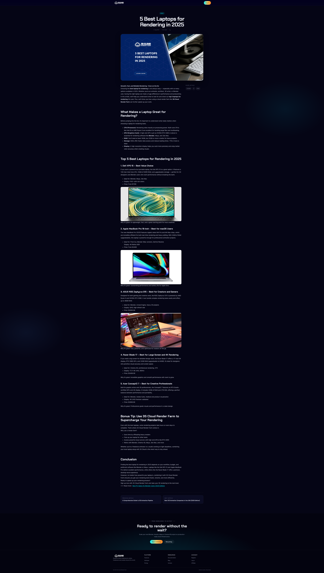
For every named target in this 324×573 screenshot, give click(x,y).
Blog (169, 560)
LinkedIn (189, 88)
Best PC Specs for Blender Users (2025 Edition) (149, 486)
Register (193, 557)
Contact (170, 563)
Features (146, 557)
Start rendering (156, 542)
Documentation (172, 557)
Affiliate (193, 563)
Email (198, 88)
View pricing (169, 542)
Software (146, 560)
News (162, 13)
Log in (207, 3)
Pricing (146, 563)
